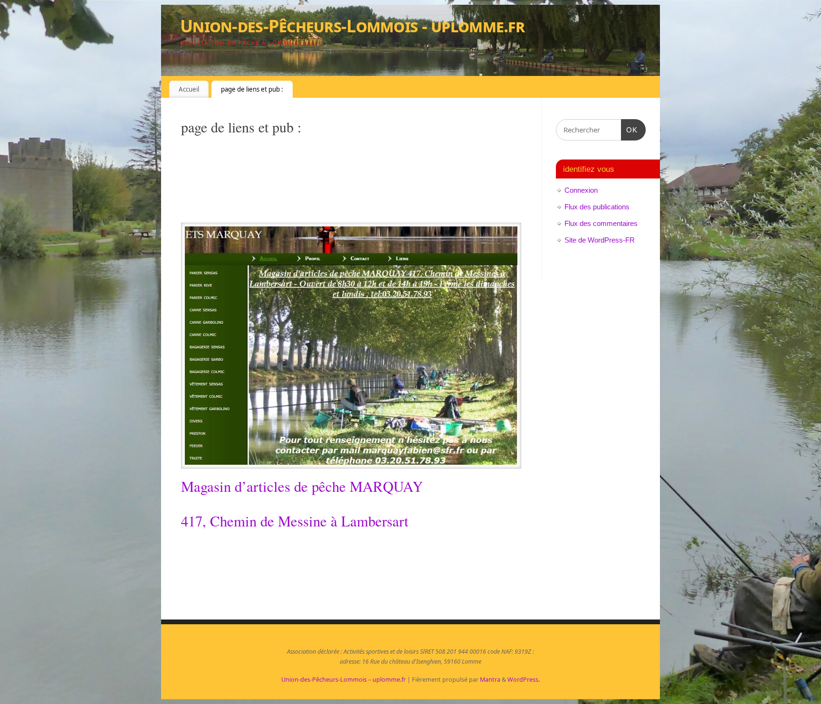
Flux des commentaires (601, 223)
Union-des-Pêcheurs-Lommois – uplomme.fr (343, 680)
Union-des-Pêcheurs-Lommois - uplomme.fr (352, 26)
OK (629, 129)
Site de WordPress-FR (599, 240)
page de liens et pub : (252, 89)
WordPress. (523, 680)
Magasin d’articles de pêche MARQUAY (302, 486)
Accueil (189, 89)
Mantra (490, 680)
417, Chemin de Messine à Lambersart (295, 521)
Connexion (581, 190)
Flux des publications (597, 207)
